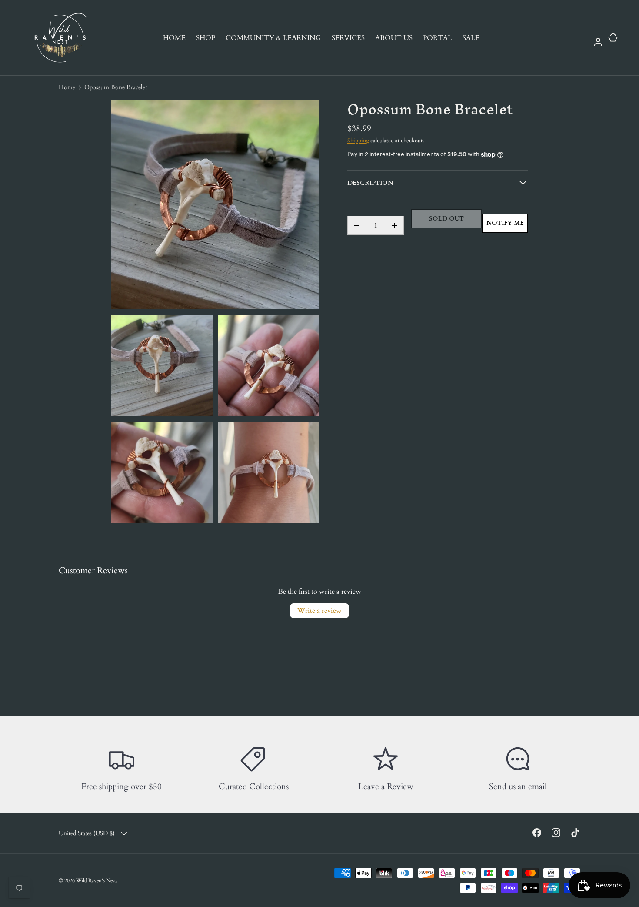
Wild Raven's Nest (96, 880)
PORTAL (437, 38)
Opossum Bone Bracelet (115, 87)
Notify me (505, 223)
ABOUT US (394, 38)
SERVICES (348, 38)
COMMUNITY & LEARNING (273, 38)
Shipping (358, 140)
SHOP (205, 38)
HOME (174, 38)
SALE (471, 38)
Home (67, 87)
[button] (612, 37)
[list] (218, 314)
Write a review (319, 611)
